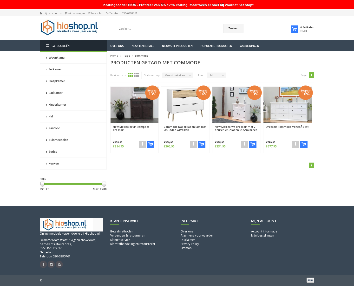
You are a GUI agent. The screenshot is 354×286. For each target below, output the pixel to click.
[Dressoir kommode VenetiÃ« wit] (287, 105)
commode (141, 55)
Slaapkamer (56, 81)
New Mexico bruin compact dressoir (131, 128)
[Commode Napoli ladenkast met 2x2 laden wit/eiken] (185, 105)
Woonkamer (57, 57)
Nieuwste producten (177, 46)
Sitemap (186, 248)
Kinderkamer (57, 105)
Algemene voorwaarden (197, 235)
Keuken (53, 163)
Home (114, 55)
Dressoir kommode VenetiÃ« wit (287, 126)
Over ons (117, 46)
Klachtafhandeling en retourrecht (132, 244)
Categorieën (61, 46)
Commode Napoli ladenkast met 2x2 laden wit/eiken (185, 128)
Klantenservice (143, 46)
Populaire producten (216, 46)
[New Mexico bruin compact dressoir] (135, 105)
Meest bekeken (175, 75)
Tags (126, 55)
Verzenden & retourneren (127, 235)
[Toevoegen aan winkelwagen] (150, 144)
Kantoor (54, 128)
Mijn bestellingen (262, 235)
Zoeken (233, 28)
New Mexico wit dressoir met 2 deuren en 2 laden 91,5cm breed (236, 128)
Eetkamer (55, 69)
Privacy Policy (190, 244)
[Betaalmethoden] (310, 280)
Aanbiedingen (249, 46)
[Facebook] (43, 264)
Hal (50, 116)
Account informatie (264, 231)
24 (211, 75)
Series (52, 152)
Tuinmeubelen (58, 140)
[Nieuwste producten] (59, 264)
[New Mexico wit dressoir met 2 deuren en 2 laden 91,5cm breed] (236, 105)
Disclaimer (188, 240)
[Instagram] (51, 264)
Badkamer (55, 93)
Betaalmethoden (121, 231)
